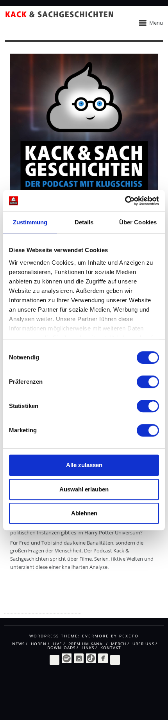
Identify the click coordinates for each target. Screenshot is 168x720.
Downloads (61, 647)
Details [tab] (84, 222)
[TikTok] (91, 658)
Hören (38, 643)
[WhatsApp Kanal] (54, 659)
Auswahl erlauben (84, 489)
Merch (118, 643)
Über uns (143, 643)
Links (88, 647)
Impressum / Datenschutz (35, 606)
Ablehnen (84, 513)
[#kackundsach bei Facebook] (103, 658)
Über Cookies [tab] (138, 222)
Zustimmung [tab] (30, 222)
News (18, 643)
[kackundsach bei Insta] (79, 658)
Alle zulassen (84, 465)
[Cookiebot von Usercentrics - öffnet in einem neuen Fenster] (125, 201)
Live (57, 643)
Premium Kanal (86, 643)
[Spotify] (66, 658)
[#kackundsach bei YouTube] (115, 659)
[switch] (148, 381)
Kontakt (110, 647)
